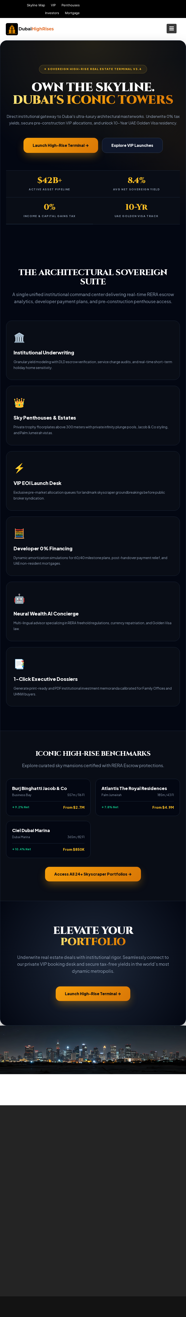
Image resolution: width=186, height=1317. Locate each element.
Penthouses (71, 5)
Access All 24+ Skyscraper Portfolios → (93, 874)
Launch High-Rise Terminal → (61, 145)
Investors (52, 13)
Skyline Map (36, 5)
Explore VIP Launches (132, 145)
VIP (53, 5)
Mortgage (72, 13)
